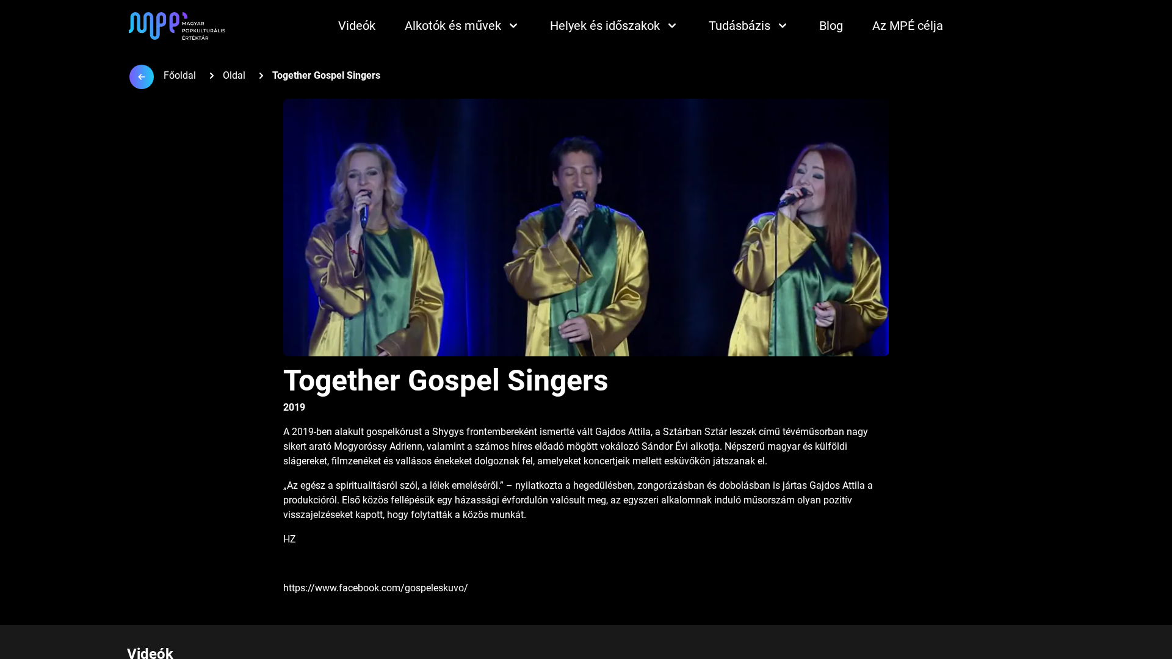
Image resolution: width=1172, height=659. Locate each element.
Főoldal (180, 75)
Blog (831, 25)
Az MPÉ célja (907, 25)
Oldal (234, 75)
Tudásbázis (739, 25)
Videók (356, 25)
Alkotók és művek (453, 25)
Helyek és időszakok (605, 25)
